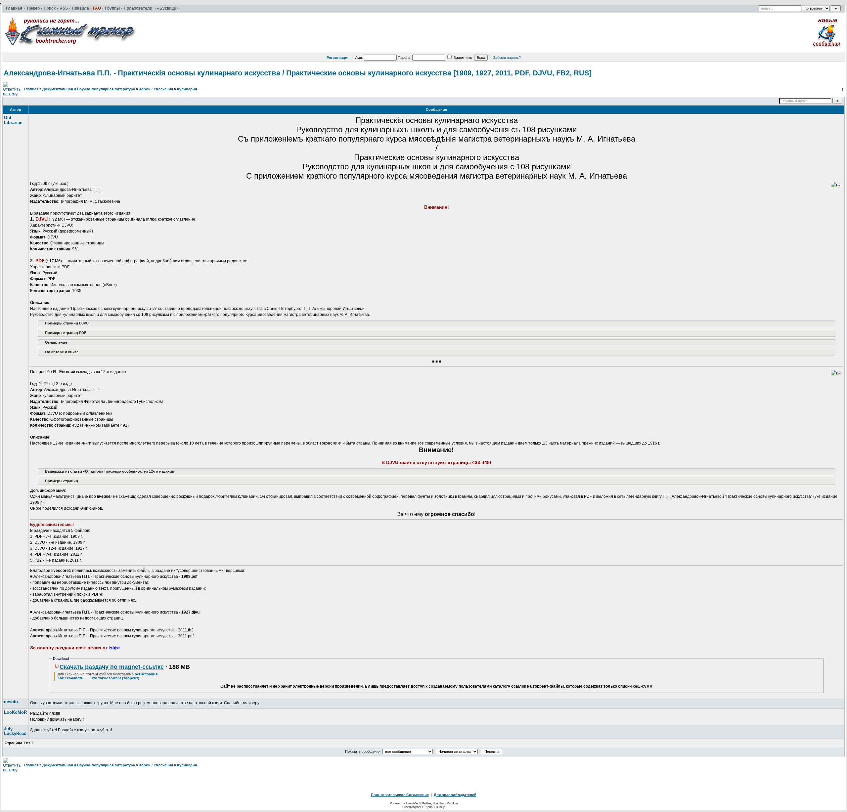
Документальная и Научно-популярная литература (88, 89)
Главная (31, 89)
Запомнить (462, 58)
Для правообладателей (455, 795)
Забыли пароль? (507, 58)
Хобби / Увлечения (156, 89)
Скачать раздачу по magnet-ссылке (112, 666)
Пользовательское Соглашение (400, 795)
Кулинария (187, 89)
